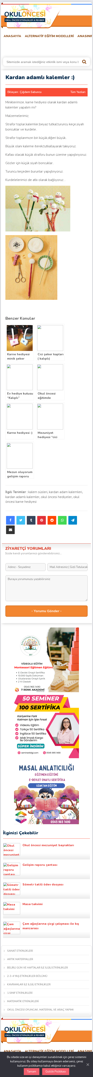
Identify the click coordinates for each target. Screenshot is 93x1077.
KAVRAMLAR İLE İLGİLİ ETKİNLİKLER (29, 984)
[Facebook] (10, 520)
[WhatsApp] (62, 520)
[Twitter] (20, 520)
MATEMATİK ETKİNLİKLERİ (23, 1001)
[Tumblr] (31, 520)
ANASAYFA (12, 36)
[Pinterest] (41, 520)
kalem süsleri (37, 492)
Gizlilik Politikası (55, 1072)
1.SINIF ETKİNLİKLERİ (19, 993)
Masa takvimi (32, 904)
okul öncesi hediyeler (56, 497)
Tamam (31, 1072)
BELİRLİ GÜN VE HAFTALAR (22, 47)
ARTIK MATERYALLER (20, 959)
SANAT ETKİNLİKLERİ (20, 951)
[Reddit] (52, 520)
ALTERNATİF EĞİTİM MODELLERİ (49, 36)
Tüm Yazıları (77, 92)
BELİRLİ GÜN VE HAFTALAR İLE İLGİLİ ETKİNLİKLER (37, 967)
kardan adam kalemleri (65, 492)
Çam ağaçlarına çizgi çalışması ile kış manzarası (50, 926)
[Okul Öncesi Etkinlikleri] (24, 15)
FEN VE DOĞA (58, 47)
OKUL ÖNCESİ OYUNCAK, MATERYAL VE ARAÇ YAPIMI (40, 1009)
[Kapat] (87, 1064)
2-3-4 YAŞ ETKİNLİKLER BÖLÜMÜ (27, 976)
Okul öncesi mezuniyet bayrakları (48, 845)
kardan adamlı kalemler (22, 497)
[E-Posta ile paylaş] (10, 529)
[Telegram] (72, 520)
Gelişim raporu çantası (39, 865)
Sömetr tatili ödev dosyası (42, 884)
